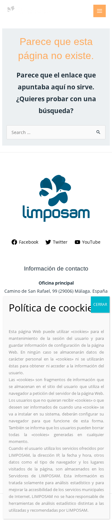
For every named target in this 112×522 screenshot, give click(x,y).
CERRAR (100, 304)
